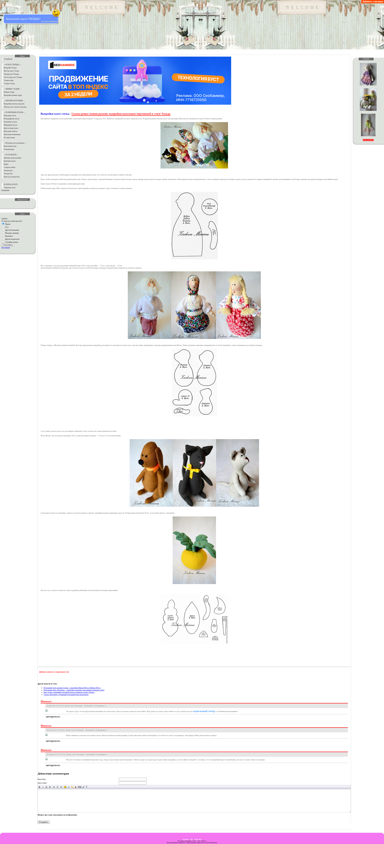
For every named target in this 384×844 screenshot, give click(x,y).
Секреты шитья (9, 167)
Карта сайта (197, 839)
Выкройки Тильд (10, 68)
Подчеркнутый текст (46, 787)
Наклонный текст (43, 787)
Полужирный (39, 787)
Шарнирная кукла (10, 125)
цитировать (53, 716)
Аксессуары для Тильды (13, 77)
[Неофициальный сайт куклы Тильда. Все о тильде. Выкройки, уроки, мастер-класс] (372, 3)
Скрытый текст (79, 787)
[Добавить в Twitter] (70, 677)
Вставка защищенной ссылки (72, 787)
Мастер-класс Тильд (11, 71)
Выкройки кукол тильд (55, 113)
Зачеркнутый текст (50, 787)
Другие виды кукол (11, 128)
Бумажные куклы (10, 122)
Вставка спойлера (90, 787)
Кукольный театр (10, 146)
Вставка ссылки (68, 787)
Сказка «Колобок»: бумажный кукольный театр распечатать (66, 695)
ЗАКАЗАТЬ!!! (368, 140)
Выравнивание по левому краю (54, 787)
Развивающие (9, 149)
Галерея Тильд (9, 83)
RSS (191, 839)
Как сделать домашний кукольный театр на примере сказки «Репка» (69, 692)
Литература (8, 170)
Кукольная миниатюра (12, 134)
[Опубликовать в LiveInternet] (53, 677)
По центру (57, 787)
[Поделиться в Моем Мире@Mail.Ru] (64, 677)
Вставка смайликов (65, 787)
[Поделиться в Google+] (47, 677)
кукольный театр (204, 711)
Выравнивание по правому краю (61, 787)
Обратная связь (9, 188)
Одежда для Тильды (11, 74)
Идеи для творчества (12, 177)
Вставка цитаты (83, 787)
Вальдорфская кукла (11, 119)
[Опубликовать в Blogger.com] (41, 677)
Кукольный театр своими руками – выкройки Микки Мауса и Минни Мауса (72, 688)
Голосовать (8, 245)
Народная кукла (10, 115)
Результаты (6, 247)
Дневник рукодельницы (12, 158)
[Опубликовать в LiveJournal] (58, 677)
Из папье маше (9, 138)
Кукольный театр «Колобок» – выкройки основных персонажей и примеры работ (74, 690)
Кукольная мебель (10, 131)
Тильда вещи (8, 80)
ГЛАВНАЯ (8, 59)
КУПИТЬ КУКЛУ (11, 184)
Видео (6, 164)
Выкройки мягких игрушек (14, 104)
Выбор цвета (75, 787)
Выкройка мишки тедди (13, 95)
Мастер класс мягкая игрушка (15, 107)
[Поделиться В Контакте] (75, 677)
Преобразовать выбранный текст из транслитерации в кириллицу (86, 787)
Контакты (186, 839)
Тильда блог (8, 174)
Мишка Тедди (9, 92)
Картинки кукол (10, 161)
